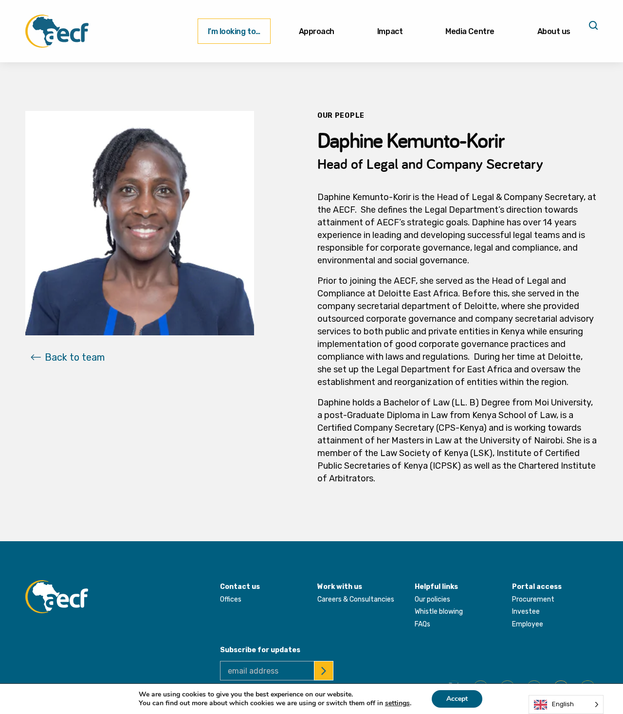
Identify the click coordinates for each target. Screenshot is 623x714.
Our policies (432, 599)
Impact (390, 31)
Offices (230, 599)
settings (397, 703)
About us (553, 31)
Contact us (240, 587)
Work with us (339, 587)
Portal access (537, 587)
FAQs (422, 624)
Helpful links (436, 587)
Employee (527, 624)
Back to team (75, 357)
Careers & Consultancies (355, 599)
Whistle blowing (439, 611)
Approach (316, 31)
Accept (457, 698)
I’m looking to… (234, 31)
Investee (526, 611)
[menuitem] (234, 31)
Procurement (533, 599)
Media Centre (469, 31)
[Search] (592, 28)
